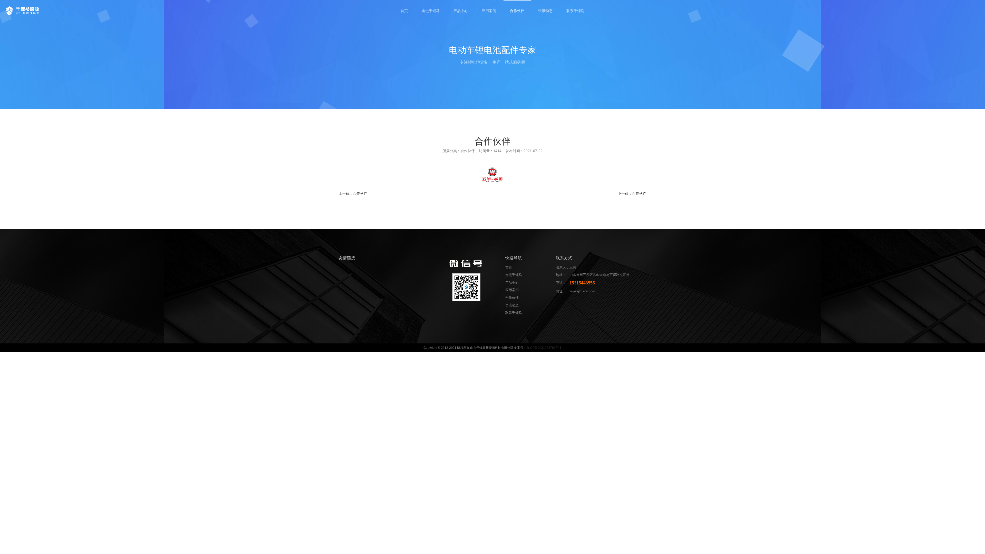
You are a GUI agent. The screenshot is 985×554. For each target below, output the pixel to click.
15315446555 (582, 283)
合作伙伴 (517, 11)
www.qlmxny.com (582, 291)
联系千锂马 (575, 11)
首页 (404, 11)
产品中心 (461, 11)
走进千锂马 (431, 11)
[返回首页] (23, 10)
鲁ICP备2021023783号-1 (544, 348)
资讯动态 (545, 11)
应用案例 (489, 11)
